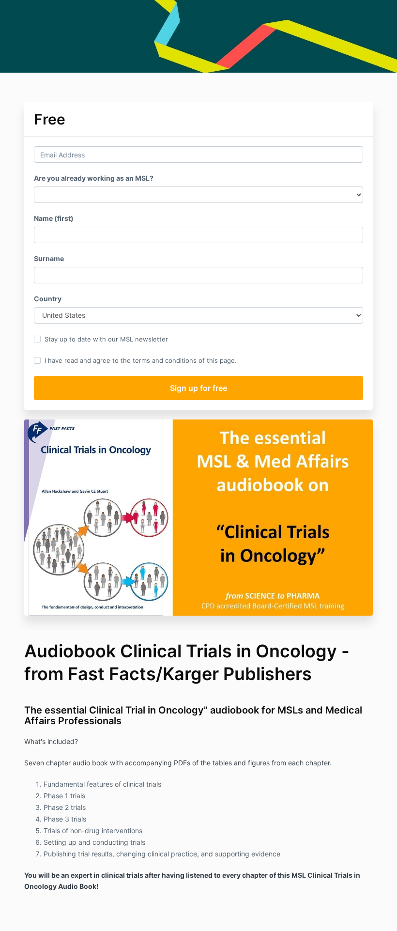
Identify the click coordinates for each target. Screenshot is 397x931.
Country (47, 299)
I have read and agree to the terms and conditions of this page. (141, 360)
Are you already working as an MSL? (93, 178)
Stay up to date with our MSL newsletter (106, 339)
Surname (49, 258)
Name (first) (54, 218)
